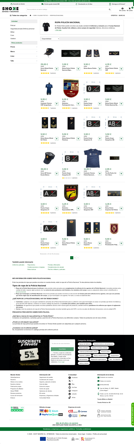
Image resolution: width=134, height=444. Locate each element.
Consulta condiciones (83, 429)
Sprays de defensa (84, 344)
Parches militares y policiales (56, 269)
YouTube (70, 387)
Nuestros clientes (15, 384)
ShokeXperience (15, 377)
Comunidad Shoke (44, 398)
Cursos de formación (16, 395)
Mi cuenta (42, 393)
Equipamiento (115, 355)
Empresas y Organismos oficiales (49, 395)
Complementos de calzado (56, 267)
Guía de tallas (43, 384)
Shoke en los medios (16, 382)
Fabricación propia (15, 386)
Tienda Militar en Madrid (104, 399)
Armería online (105, 351)
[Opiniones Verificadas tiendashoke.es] (17, 409)
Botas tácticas (32, 269)
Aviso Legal (61, 362)
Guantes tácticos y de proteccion (103, 344)
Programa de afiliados (16, 388)
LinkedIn (70, 394)
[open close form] (132, 414)
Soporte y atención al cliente (47, 382)
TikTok (70, 397)
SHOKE (42, 66)
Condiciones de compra (46, 379)
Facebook (70, 378)
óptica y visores (83, 363)
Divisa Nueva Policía (90, 68)
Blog (70, 384)
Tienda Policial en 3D (103, 402)
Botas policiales (83, 348)
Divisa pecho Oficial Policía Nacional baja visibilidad (111, 105)
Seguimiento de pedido (46, 377)
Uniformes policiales (18, 265)
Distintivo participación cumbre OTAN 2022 (69, 105)
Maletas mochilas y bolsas (99, 348)
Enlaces (12, 398)
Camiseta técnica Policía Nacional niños (89, 174)
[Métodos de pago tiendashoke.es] (44, 411)
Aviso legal (81, 434)
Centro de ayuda (44, 388)
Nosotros (13, 379)
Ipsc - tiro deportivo (115, 359)
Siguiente (78, 257)
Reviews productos (15, 393)
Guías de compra (44, 386)
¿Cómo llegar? (104, 390)
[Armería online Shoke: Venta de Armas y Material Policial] (10, 9)
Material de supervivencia (98, 359)
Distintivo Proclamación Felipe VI (111, 244)
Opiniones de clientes (45, 391)
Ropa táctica (31, 265)
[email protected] (21, 292)
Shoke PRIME (14, 391)
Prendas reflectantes (54, 265)
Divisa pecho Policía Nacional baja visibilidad (68, 70)
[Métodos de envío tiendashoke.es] (72, 411)
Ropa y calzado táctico (100, 355)
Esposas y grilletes (84, 355)
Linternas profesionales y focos (88, 351)
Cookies (89, 434)
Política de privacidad (100, 434)
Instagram (70, 391)
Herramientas (83, 359)
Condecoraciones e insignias (36, 267)
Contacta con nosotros (105, 377)
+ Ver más (58, 30)
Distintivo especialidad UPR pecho (67, 209)
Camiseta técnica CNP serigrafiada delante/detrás (46, 105)
